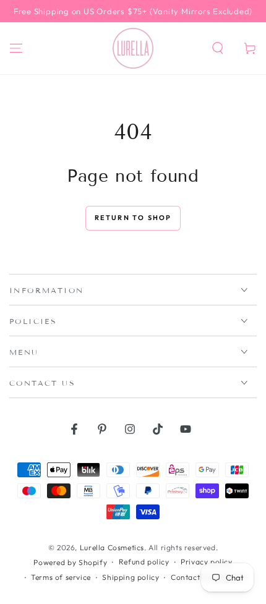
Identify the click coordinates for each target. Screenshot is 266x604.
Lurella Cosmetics (112, 547)
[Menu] (16, 48)
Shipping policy (130, 577)
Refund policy (144, 561)
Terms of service (61, 577)
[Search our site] (218, 48)
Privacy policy (206, 561)
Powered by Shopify (70, 562)
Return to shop (133, 217)
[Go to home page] (133, 48)
